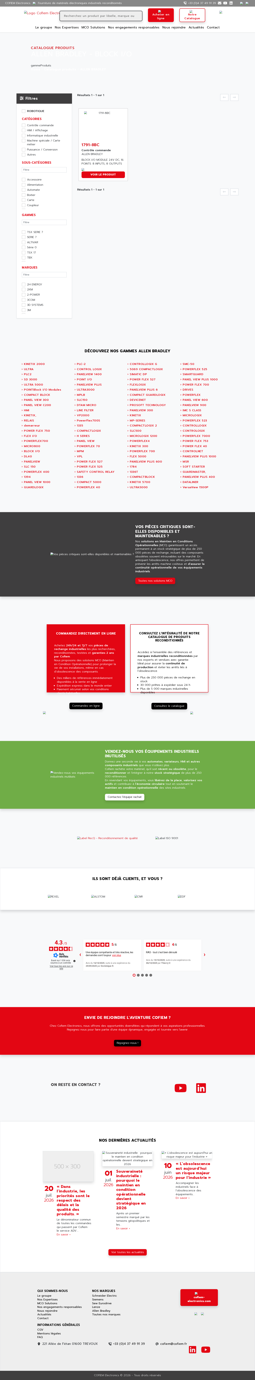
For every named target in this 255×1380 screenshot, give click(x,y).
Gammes (29, 215)
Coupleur (33, 205)
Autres (31, 155)
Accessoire (34, 180)
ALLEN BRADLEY (93, 69)
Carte (30, 200)
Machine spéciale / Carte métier (43, 142)
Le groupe (43, 27)
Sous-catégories (36, 162)
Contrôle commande (40, 125)
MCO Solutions (93, 27)
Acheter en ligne (160, 16)
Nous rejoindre (174, 27)
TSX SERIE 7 (35, 232)
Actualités (196, 27)
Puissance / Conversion (42, 150)
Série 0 (32, 247)
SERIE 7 (32, 237)
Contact (213, 27)
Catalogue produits (60, 69)
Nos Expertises (67, 27)
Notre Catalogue (192, 16)
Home (35, 69)
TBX (29, 258)
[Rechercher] (139, 16)
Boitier (31, 195)
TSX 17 (31, 253)
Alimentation (35, 185)
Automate (33, 190)
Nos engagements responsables (134, 27)
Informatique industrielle (42, 136)
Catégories (31, 119)
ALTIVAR (32, 242)
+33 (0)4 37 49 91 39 (202, 3)
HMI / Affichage (37, 130)
